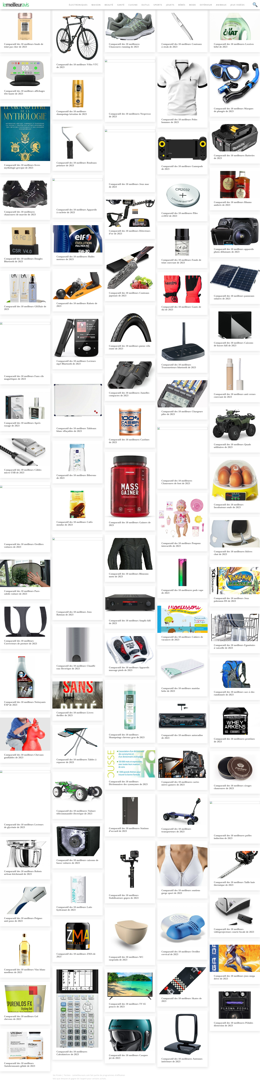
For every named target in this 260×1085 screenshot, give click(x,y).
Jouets (170, 5)
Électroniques (78, 5)
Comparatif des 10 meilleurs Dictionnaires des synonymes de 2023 (128, 783)
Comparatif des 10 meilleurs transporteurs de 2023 (176, 830)
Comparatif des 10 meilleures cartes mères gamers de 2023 (180, 783)
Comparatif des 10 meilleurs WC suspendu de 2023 (126, 958)
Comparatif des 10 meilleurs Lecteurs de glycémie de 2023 (23, 826)
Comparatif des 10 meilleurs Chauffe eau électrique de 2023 (75, 667)
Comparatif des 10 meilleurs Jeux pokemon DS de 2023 (231, 599)
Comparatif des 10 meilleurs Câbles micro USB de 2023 (22, 471)
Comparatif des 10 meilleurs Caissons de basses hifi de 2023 (233, 344)
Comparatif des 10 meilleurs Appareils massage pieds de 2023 (129, 669)
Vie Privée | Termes (62, 1075)
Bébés (181, 5)
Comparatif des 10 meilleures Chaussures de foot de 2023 (176, 482)
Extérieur (206, 5)
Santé (121, 5)
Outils (146, 5)
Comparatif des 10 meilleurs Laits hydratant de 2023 (74, 908)
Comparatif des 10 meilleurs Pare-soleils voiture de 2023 (22, 592)
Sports (158, 5)
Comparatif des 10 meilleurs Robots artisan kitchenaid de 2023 (23, 872)
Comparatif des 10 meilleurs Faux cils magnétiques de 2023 (24, 377)
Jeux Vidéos (237, 5)
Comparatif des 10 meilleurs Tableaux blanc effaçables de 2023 (76, 429)
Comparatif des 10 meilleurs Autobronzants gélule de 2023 (19, 1064)
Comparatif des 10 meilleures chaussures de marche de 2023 (20, 213)
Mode (192, 5)
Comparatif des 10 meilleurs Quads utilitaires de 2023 (232, 445)
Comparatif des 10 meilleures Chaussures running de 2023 (124, 45)
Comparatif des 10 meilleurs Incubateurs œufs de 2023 (228, 506)
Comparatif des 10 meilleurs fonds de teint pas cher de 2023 (23, 45)
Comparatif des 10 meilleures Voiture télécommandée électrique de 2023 (76, 812)
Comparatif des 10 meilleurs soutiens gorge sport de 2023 (180, 891)
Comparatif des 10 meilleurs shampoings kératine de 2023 (71, 112)
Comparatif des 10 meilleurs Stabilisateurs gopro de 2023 (124, 896)
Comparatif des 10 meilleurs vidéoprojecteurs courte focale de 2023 (234, 930)
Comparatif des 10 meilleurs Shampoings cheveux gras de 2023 (126, 736)
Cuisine (133, 5)
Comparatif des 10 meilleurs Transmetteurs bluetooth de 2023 (178, 366)
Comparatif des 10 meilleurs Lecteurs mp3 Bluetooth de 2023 (76, 362)
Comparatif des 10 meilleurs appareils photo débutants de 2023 (234, 250)
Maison (96, 5)
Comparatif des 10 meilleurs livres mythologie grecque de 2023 (22, 166)
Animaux (221, 5)
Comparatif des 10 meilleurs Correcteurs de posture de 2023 (20, 642)
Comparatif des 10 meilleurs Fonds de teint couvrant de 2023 (181, 261)
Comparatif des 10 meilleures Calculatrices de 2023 (71, 1053)
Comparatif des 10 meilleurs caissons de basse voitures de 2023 (77, 861)
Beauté (109, 5)
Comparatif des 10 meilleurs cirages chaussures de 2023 (232, 787)
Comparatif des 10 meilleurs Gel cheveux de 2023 (21, 1017)
